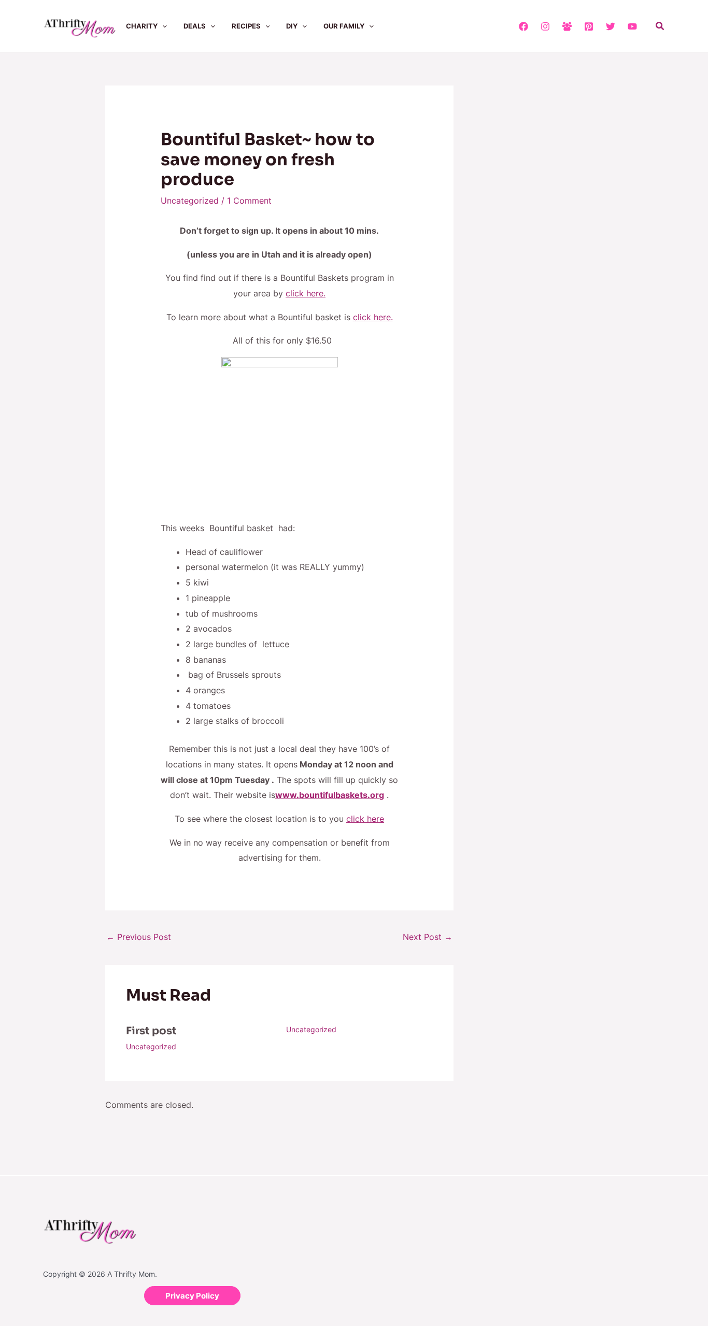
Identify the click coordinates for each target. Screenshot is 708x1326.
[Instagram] (545, 26)
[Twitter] (610, 26)
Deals (194, 26)
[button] (162, 26)
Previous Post (138, 937)
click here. (305, 293)
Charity (142, 26)
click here (365, 819)
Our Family (343, 26)
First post (151, 1030)
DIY (292, 26)
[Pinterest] (588, 26)
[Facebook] (523, 26)
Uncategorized (190, 200)
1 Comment (249, 200)
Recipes (246, 26)
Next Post (427, 937)
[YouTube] (632, 26)
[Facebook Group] (567, 26)
